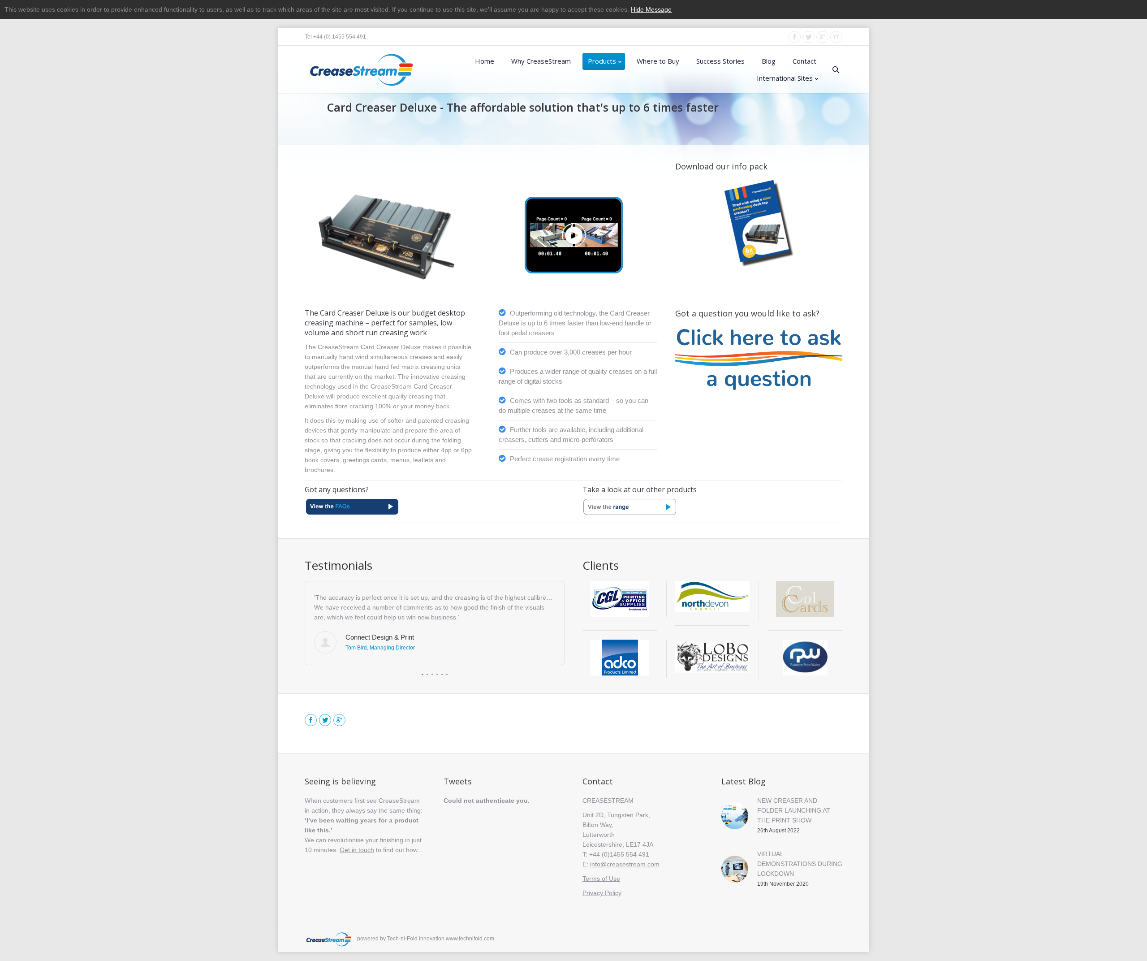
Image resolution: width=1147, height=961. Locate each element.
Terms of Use (601, 878)
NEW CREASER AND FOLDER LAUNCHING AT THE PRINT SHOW (793, 810)
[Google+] (822, 37)
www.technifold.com (470, 938)
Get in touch (357, 849)
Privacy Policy (601, 892)
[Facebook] (795, 37)
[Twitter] (808, 37)
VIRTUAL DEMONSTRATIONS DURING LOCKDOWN (799, 863)
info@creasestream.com (625, 864)
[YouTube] (836, 37)
